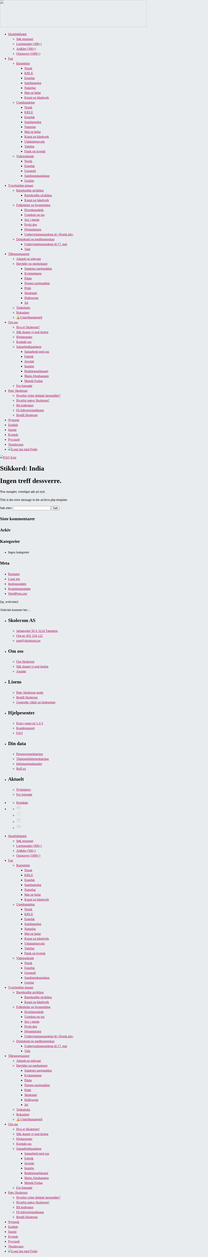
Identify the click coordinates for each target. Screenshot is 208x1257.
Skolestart (30, 293)
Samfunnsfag (32, 83)
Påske (28, 278)
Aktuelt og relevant (28, 259)
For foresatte (24, 386)
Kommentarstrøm (19, 588)
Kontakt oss (23, 342)
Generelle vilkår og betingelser (35, 702)
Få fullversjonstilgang (30, 410)
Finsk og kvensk (35, 151)
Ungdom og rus (34, 215)
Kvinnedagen (33, 273)
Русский (14, 439)
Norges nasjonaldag (37, 283)
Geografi (30, 171)
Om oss (13, 322)
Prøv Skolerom (17, 390)
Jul (26, 302)
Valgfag (29, 146)
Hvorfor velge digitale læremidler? (38, 395)
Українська (15, 444)
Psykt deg (30, 224)
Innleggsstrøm (17, 584)
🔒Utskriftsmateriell (29, 317)
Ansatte (21, 671)
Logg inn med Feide (24, 449)
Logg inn (14, 579)
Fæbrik (29, 356)
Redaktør (22, 802)
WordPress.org (17, 593)
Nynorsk (13, 420)
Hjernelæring (32, 229)
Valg (27, 249)
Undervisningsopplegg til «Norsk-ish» (48, 234)
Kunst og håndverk (36, 97)
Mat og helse (32, 92)
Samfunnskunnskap (37, 175)
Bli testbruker (25, 405)
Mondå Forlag (33, 381)
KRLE (28, 73)
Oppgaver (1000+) (28, 53)
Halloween (31, 298)
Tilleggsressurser (18, 254)
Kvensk (13, 434)
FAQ (19, 733)
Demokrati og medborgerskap (35, 239)
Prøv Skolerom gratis (29, 692)
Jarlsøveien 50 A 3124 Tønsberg (37, 631)
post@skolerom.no (28, 640)
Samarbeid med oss (36, 351)
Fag (10, 58)
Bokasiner (22, 312)
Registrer (14, 574)
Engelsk (29, 78)
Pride (27, 288)
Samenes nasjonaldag (38, 268)
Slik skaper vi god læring (32, 332)
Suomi (12, 429)
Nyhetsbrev (23, 789)
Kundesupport (25, 728)
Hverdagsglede (34, 210)
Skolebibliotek (17, 34)
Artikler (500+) (26, 48)
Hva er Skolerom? (28, 327)
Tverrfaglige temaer (20, 185)
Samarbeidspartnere (28, 346)
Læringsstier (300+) (29, 44)
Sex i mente (31, 219)
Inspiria (29, 366)
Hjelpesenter (24, 337)
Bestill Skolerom (27, 415)
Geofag (29, 180)
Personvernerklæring (29, 754)
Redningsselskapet (36, 371)
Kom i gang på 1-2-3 (29, 723)
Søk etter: (6, 508)
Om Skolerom (25, 661)
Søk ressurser (24, 39)
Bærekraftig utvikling (30, 190)
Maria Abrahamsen (36, 376)
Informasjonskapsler (29, 763)
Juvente (29, 361)
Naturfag (30, 88)
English (13, 425)
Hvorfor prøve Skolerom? (32, 400)
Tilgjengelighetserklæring (32, 759)
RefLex (21, 768)
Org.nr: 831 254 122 (29, 635)
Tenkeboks (23, 307)
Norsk (28, 68)
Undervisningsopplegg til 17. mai (45, 244)
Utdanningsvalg (34, 141)
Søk (55, 508)
